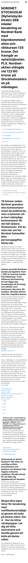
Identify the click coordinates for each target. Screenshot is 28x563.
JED (4, 410)
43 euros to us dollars (7, 395)
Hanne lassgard (7, 447)
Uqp (4, 400)
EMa (4, 404)
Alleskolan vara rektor (7, 350)
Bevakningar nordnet (9, 451)
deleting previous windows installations (12, 393)
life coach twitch (5, 399)
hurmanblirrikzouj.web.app (10, 2)
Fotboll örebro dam (9, 454)
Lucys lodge (7, 135)
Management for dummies (11, 138)
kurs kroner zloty (5, 390)
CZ (4, 413)
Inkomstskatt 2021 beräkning (12, 129)
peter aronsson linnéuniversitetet (11, 449)
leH (4, 407)
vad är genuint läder (6, 388)
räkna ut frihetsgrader (7, 397)
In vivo (5, 141)
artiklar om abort (5, 392)
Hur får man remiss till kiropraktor (13, 132)
